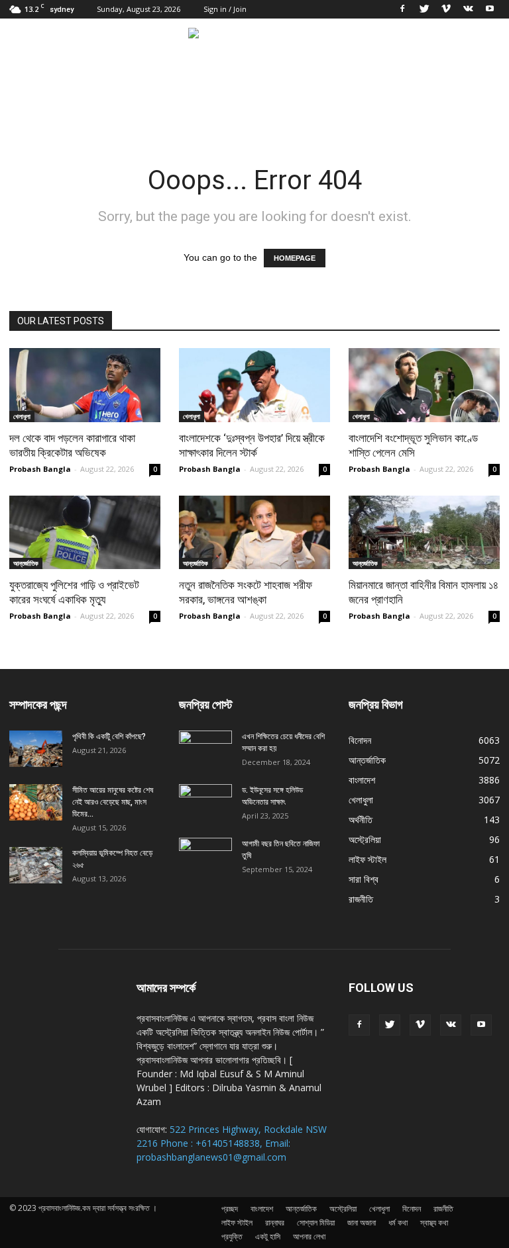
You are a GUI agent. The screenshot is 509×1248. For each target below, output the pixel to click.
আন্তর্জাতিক (25, 563)
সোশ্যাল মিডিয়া (316, 1222)
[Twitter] (424, 9)
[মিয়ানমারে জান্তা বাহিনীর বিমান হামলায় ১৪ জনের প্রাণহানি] (424, 533)
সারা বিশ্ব (363, 879)
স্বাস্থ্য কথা (434, 1222)
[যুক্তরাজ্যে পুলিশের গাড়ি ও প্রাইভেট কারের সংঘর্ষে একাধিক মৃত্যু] (84, 533)
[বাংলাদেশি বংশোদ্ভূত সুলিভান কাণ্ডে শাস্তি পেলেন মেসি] (424, 385)
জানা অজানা (361, 1222)
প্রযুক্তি (232, 1236)
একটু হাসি (267, 1236)
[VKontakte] (468, 9)
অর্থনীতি (360, 819)
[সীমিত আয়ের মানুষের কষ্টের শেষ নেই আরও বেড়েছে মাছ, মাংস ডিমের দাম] (35, 802)
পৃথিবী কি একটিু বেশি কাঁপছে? (109, 736)
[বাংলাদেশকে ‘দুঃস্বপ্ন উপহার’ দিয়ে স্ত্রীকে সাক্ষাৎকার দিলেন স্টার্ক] (254, 385)
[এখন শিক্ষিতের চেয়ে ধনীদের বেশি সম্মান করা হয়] (205, 749)
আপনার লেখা (309, 1236)
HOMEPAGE (294, 258)
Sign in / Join (225, 9)
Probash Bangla (40, 469)
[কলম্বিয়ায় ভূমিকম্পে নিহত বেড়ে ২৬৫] (35, 865)
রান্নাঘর (274, 1222)
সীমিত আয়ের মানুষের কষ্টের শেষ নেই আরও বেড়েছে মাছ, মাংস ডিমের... (112, 802)
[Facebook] (402, 9)
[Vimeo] (446, 9)
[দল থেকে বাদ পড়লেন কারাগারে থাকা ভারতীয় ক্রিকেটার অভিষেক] (84, 385)
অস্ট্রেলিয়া (365, 839)
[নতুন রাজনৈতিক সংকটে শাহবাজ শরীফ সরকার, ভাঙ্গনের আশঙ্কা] (254, 533)
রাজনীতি (361, 899)
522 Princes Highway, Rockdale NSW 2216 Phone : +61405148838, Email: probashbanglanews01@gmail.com (232, 1143)
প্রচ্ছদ (229, 1208)
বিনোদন (360, 740)
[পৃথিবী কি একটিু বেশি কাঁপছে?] (35, 749)
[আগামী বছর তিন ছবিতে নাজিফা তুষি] (205, 856)
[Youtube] (490, 9)
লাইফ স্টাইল (367, 859)
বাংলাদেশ (362, 780)
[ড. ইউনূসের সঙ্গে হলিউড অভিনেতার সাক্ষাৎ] (205, 802)
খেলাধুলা (21, 416)
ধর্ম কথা (398, 1222)
